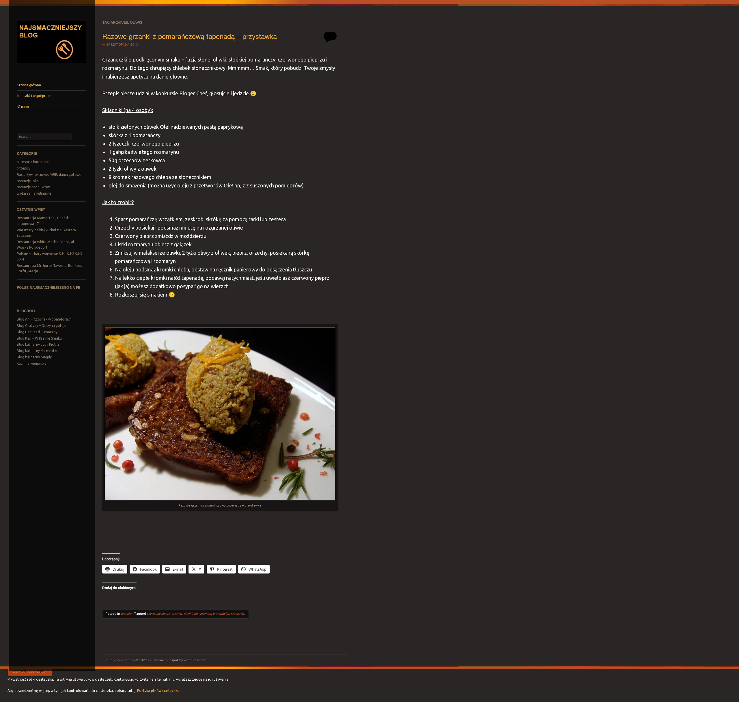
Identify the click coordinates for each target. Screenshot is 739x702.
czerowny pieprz (158, 613)
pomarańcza (202, 613)
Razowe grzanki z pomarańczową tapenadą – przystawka (189, 36)
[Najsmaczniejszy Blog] (51, 65)
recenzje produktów (33, 187)
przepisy (23, 168)
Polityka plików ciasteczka (158, 690)
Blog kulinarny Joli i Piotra (38, 344)
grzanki (176, 613)
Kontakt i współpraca (34, 96)
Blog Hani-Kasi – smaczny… (39, 332)
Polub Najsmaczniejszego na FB (49, 287)
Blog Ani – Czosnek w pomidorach (44, 319)
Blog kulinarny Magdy (34, 357)
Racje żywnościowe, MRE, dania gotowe (49, 174)
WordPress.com (195, 660)
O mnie (23, 106)
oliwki (188, 613)
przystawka (221, 613)
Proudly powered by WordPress (127, 660)
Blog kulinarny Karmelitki (37, 351)
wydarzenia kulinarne (34, 193)
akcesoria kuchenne (33, 162)
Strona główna (29, 85)
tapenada (237, 613)
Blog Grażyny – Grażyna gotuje (41, 325)
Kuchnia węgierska (31, 363)
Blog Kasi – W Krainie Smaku (39, 338)
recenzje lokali (28, 181)
